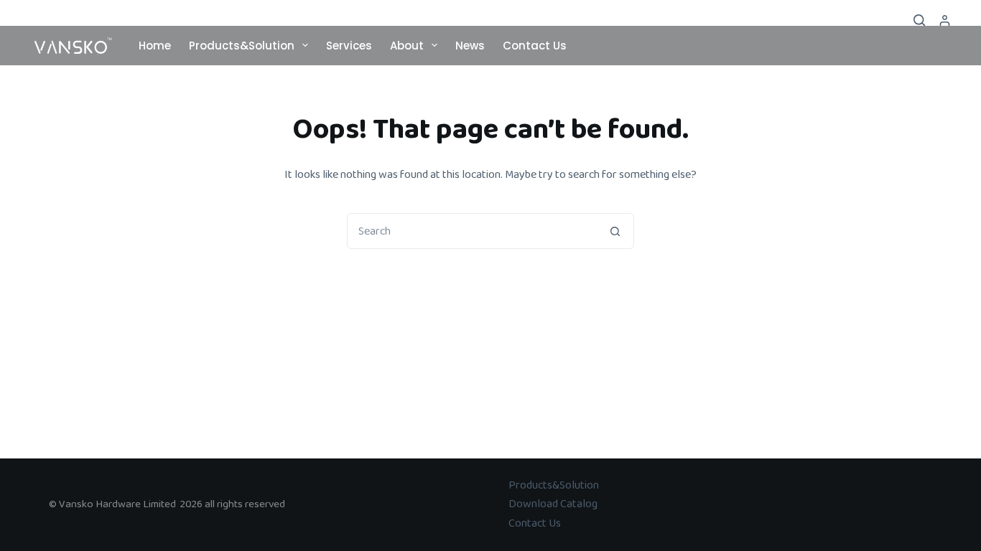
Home (155, 45)
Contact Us (535, 45)
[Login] (944, 20)
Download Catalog (553, 504)
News (470, 45)
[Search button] (615, 231)
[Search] (919, 20)
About (407, 45)
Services (349, 45)
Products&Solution (241, 45)
